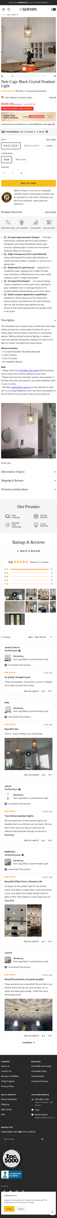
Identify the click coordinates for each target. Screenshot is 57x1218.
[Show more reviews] (28, 1042)
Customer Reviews (39, 1081)
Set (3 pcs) (21, 159)
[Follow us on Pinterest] (23, 1191)
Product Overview (28, 212)
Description (7, 320)
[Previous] (2, 76)
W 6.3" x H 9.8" (11, 145)
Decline (21, 1209)
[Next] (55, 76)
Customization (37, 1076)
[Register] (42, 1139)
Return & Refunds (9, 1099)
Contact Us (6, 1071)
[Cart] (52, 9)
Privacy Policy (7, 1086)
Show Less (6, 463)
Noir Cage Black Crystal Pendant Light (30, 659)
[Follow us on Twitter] (10, 1191)
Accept (9, 1209)
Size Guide (51, 139)
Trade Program (8, 1081)
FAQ (3, 1114)
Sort (31, 637)
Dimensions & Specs (13, 471)
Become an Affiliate (10, 1076)
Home (3, 15)
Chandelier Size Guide (41, 1066)
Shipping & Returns (12, 480)
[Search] (9, 9)
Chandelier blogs (38, 1071)
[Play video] (28, 68)
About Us (5, 1066)
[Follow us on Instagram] (17, 1191)
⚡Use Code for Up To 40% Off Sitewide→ (28, 3)
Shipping (5, 1104)
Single (6, 159)
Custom (49, 145)
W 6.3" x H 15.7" (31, 145)
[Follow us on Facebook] (4, 1191)
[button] (28, 569)
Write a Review (35, 552)
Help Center (6, 1109)
